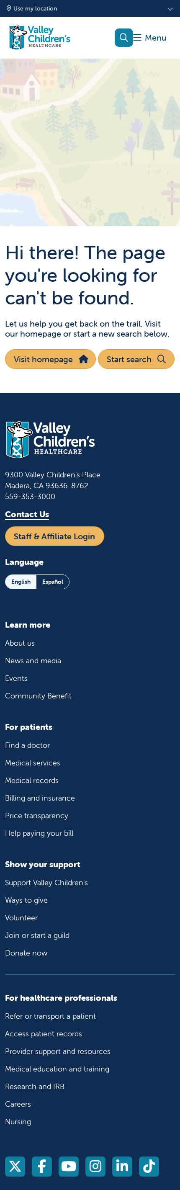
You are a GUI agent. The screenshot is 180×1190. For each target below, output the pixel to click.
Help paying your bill (39, 833)
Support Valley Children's (46, 882)
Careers (18, 1104)
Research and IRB (34, 1086)
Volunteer (21, 917)
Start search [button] (129, 359)
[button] (150, 38)
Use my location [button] (35, 8)
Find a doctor (27, 745)
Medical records (32, 780)
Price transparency (36, 815)
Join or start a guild (37, 935)
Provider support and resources (58, 1051)
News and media (33, 660)
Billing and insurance (40, 798)
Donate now (26, 953)
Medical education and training (57, 1069)
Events (16, 678)
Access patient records (43, 1033)
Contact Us (27, 514)
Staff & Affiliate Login (54, 536)
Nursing (18, 1121)
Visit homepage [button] (43, 359)
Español (52, 581)
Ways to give (26, 900)
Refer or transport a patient (50, 1016)
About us (20, 643)
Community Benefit (38, 696)
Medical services (32, 763)
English (21, 581)
